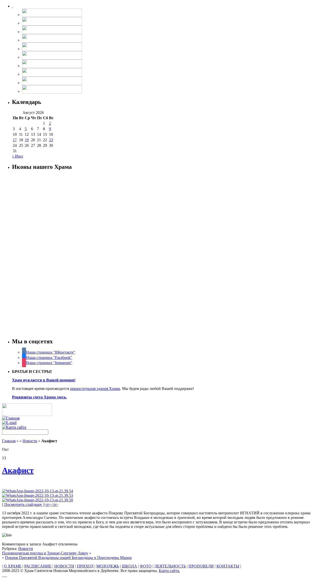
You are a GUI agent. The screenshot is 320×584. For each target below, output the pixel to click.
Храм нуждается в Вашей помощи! (44, 380)
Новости (29, 441)
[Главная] (11, 418)
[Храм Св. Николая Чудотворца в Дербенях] (12, 6)
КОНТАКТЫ (227, 566)
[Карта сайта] (14, 427)
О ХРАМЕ (13, 566)
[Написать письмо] (9, 422)
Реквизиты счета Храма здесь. (39, 397)
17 (15, 140)
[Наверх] (4, 575)
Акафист (18, 470)
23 (51, 140)
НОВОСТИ (64, 566)
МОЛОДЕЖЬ (107, 566)
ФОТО (146, 566)
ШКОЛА (129, 566)
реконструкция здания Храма (95, 388)
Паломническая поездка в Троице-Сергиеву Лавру (45, 553)
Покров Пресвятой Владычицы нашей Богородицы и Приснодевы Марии (68, 557)
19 (27, 140)
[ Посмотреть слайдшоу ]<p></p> (30, 504)
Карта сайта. (169, 570)
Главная (9, 441)
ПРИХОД (85, 566)
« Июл (17, 156)
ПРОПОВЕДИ (201, 566)
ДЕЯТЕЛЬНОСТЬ (170, 566)
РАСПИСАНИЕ (38, 566)
